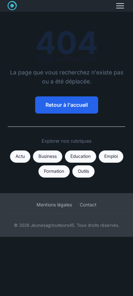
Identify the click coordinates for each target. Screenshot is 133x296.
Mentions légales (54, 204)
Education (80, 156)
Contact (88, 204)
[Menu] (120, 6)
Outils (83, 171)
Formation (54, 171)
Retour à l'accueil (67, 105)
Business (47, 156)
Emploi (111, 156)
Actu (20, 156)
